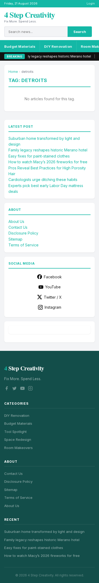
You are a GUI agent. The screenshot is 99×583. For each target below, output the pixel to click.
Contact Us (17, 227)
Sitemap (15, 239)
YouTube (53, 287)
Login (91, 3)
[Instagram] (30, 389)
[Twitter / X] (14, 389)
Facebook (53, 277)
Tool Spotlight (15, 431)
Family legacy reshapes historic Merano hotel (50, 56)
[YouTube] (22, 389)
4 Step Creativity (29, 14)
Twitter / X (53, 297)
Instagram (53, 307)
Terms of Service (23, 245)
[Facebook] (6, 389)
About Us (16, 221)
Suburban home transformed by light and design (44, 531)
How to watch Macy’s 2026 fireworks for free (47, 162)
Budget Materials (19, 46)
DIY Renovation (58, 46)
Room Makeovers (18, 448)
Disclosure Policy (23, 233)
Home (13, 72)
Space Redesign (17, 439)
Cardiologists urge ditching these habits (42, 179)
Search (79, 32)
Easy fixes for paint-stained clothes (39, 156)
